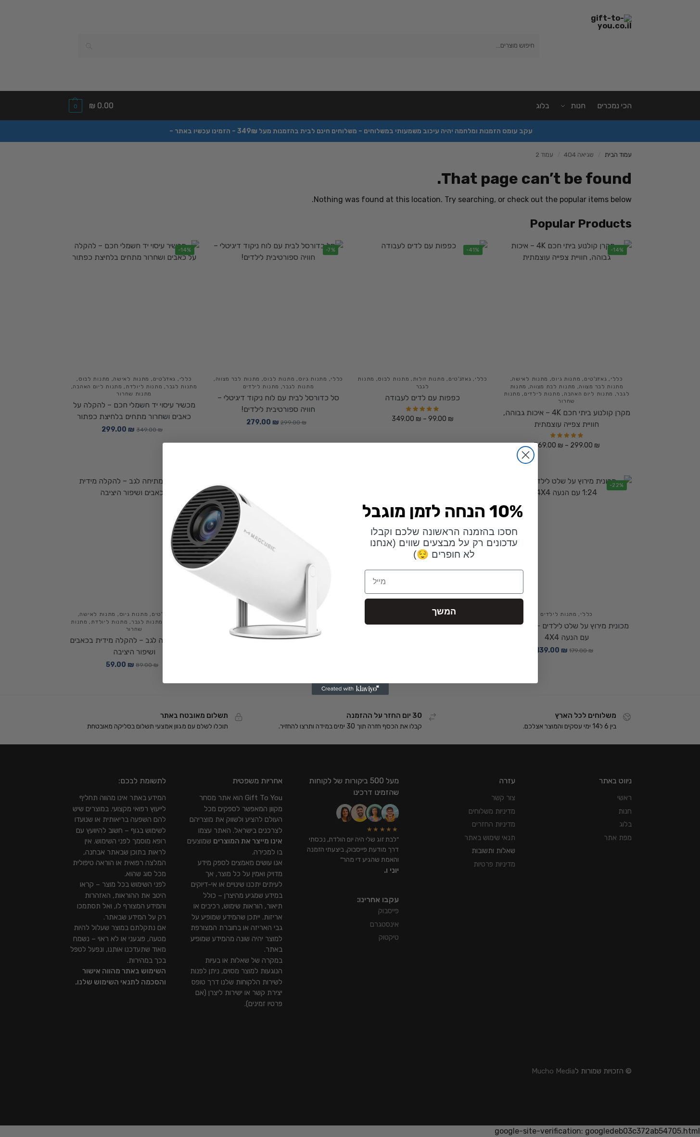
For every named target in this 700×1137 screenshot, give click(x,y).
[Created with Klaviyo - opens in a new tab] (350, 689)
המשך (444, 611)
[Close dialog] (525, 455)
